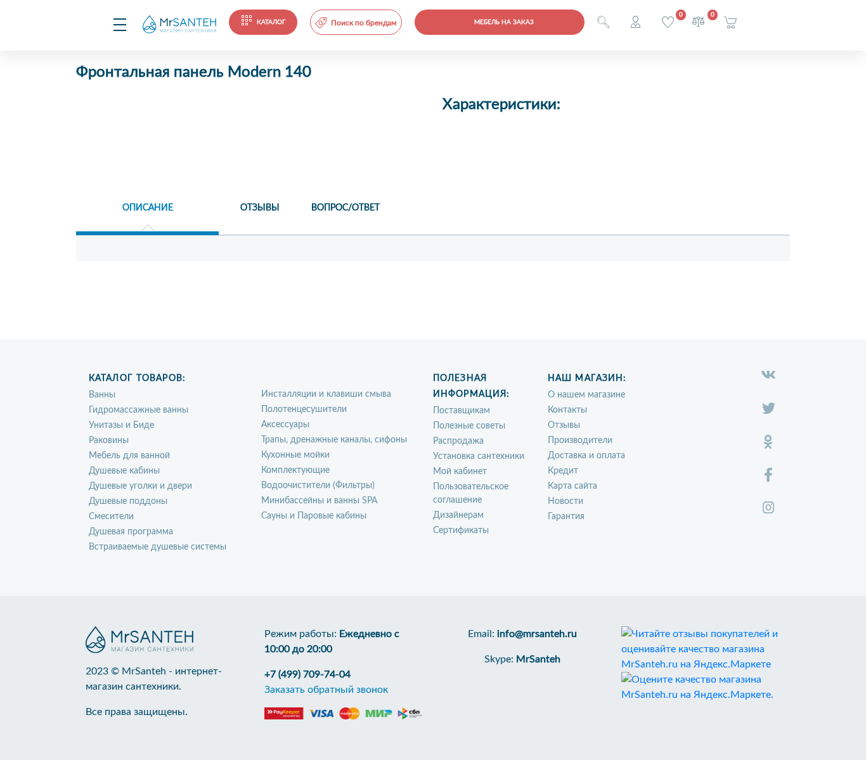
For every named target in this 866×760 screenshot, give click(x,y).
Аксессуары (285, 424)
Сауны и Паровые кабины (313, 516)
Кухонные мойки (295, 455)
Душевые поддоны (128, 501)
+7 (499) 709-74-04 (307, 674)
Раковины (109, 440)
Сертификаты (461, 530)
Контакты (567, 410)
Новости (565, 501)
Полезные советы (469, 426)
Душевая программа (131, 531)
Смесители (111, 516)
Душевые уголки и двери (140, 486)
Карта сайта (572, 486)
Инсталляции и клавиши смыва (326, 394)
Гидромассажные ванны (138, 410)
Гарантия (566, 516)
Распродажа (458, 441)
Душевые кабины (124, 471)
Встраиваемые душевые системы (157, 547)
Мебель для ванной (129, 455)
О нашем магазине (586, 394)
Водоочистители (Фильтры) (318, 485)
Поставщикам (461, 410)
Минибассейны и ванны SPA (319, 500)
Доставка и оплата (586, 455)
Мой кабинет (460, 471)
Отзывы (564, 425)
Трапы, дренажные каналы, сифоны (334, 439)
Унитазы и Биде (121, 425)
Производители (580, 440)
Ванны (102, 394)
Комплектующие (295, 470)
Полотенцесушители (304, 409)
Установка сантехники (478, 456)
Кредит (563, 471)
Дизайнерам (458, 515)
